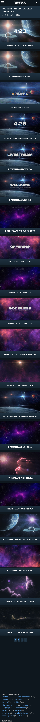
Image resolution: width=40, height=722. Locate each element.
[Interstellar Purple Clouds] (20, 587)
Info (11, 46)
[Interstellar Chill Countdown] (20, 124)
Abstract (5, 697)
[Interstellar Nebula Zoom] (20, 556)
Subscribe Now (25, 46)
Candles (5, 700)
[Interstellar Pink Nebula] (20, 463)
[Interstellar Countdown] (20, 31)
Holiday (17, 702)
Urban (22, 716)
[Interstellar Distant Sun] (20, 371)
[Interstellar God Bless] (20, 309)
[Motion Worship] (20, 3)
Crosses (5, 702)
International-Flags (9, 705)
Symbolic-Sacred (22, 713)
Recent (10, 15)
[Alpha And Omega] (20, 93)
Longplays (6, 708)
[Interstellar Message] (20, 278)
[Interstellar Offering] (20, 247)
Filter (18, 15)
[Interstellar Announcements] (20, 216)
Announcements (23, 697)
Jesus (25, 705)
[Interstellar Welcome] (20, 185)
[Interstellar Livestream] (20, 154)
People (18, 710)
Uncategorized (8, 716)
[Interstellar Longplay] (20, 62)
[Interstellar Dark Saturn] (20, 618)
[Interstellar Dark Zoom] (20, 432)
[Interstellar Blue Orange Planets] (20, 402)
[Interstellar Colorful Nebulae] (20, 340)
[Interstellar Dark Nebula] (20, 494)
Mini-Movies (21, 708)
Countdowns (19, 700)
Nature (4, 710)
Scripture (5, 713)
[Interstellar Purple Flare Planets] (20, 525)
